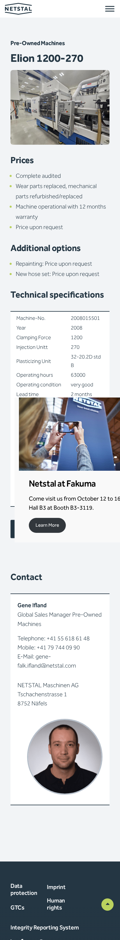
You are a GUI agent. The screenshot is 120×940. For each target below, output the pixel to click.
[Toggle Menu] (109, 8)
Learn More (47, 525)
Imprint (56, 887)
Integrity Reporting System (44, 927)
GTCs (17, 907)
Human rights (56, 904)
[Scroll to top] (107, 904)
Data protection (23, 889)
